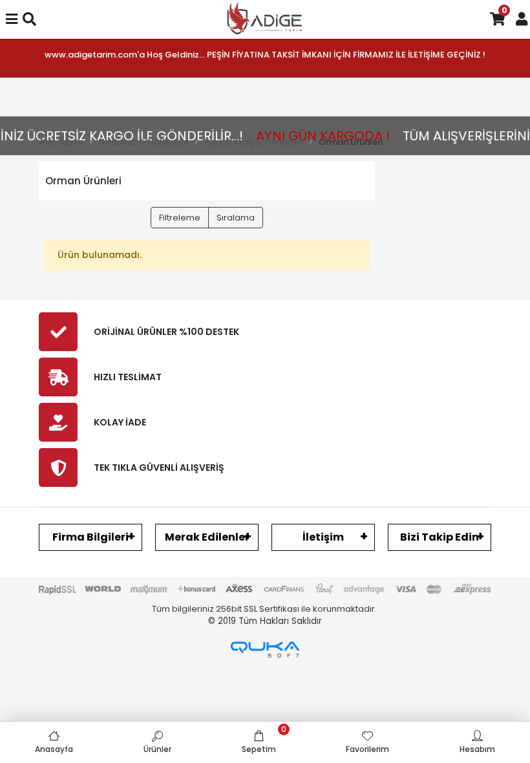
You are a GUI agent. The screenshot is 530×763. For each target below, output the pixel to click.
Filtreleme (179, 217)
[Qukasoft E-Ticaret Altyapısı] (265, 649)
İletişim (323, 537)
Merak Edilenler (207, 537)
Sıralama (236, 217)
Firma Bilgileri (90, 537)
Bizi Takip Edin (439, 537)
